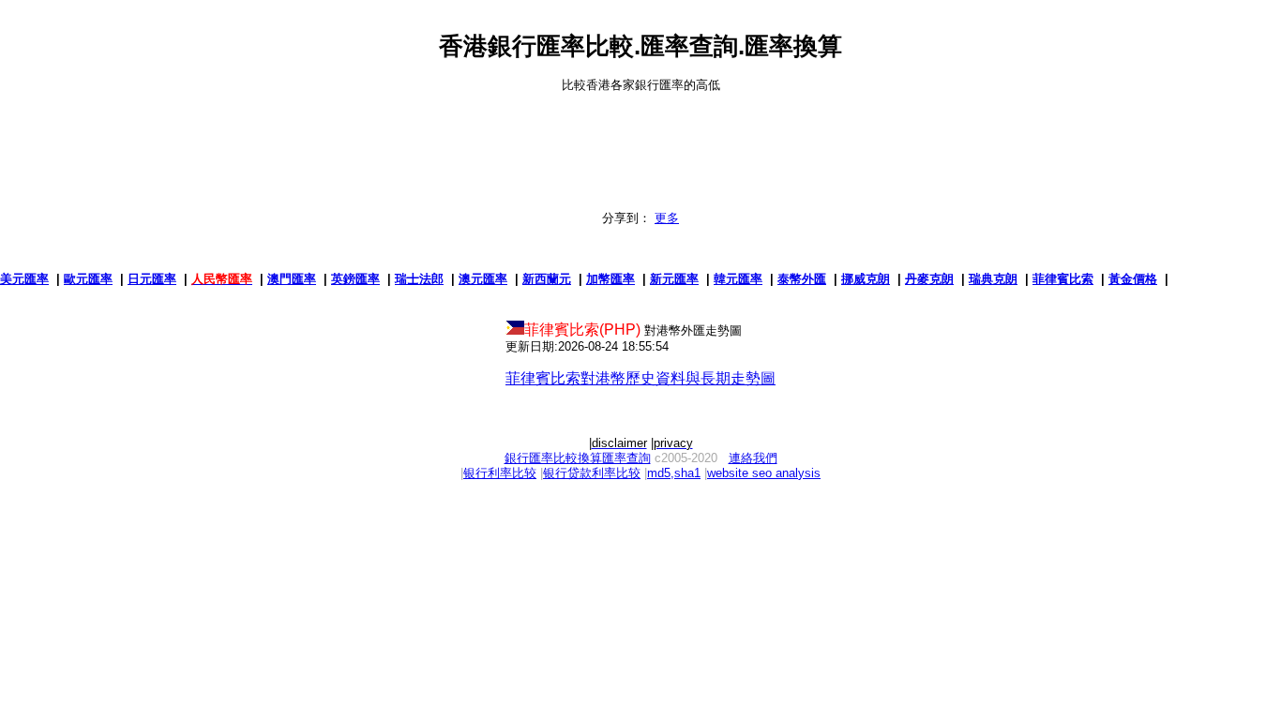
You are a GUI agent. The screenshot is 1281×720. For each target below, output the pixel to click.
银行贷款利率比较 (591, 473)
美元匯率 (24, 279)
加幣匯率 (610, 279)
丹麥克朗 (929, 279)
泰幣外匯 (801, 279)
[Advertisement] (640, 135)
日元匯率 (152, 279)
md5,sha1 (674, 473)
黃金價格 (1132, 279)
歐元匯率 (88, 279)
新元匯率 (674, 279)
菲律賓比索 (1062, 279)
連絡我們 (753, 458)
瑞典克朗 (993, 279)
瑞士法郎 (419, 279)
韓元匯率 (738, 279)
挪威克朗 (865, 279)
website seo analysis (764, 473)
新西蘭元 (546, 279)
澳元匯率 (483, 279)
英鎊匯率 (355, 279)
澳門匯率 (291, 279)
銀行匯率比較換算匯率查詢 (578, 458)
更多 (667, 218)
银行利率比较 (499, 473)
